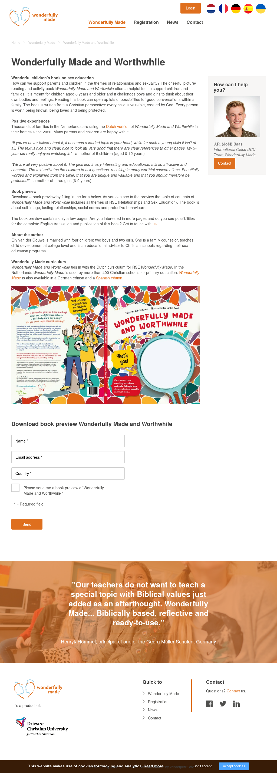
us (155, 223)
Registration (146, 22)
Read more (153, 766)
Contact (195, 22)
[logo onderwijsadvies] (41, 725)
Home (15, 42)
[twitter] (222, 703)
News (173, 22)
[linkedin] (236, 703)
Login (190, 8)
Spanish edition (108, 277)
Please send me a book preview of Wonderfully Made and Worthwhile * (64, 490)
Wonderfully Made (107, 22)
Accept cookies (234, 766)
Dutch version (118, 126)
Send (26, 524)
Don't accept (202, 766)
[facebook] (209, 703)
